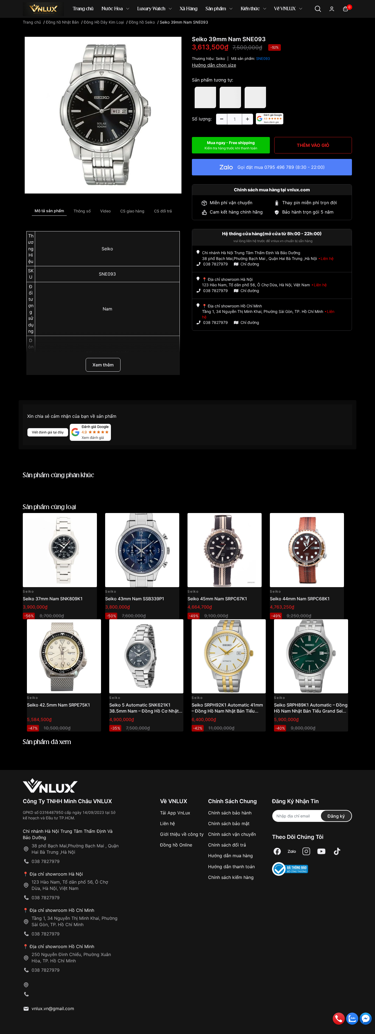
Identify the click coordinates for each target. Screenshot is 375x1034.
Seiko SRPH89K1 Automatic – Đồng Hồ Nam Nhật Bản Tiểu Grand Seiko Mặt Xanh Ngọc (311, 711)
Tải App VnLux (175, 813)
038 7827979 (215, 264)
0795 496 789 (279, 167)
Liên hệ (167, 823)
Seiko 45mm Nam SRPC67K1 (217, 598)
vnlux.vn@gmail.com (53, 1008)
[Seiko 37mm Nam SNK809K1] (60, 550)
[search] (267, 27)
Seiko (107, 248)
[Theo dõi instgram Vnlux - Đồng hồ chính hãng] (306, 851)
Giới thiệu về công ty (182, 834)
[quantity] (221, 119)
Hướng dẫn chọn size (214, 65)
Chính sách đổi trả (227, 845)
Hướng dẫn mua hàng (230, 855)
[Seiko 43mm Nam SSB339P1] (142, 550)
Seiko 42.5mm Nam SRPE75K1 (58, 705)
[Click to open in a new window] (103, 114)
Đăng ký (336, 816)
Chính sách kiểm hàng (231, 877)
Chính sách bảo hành (229, 813)
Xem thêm (103, 365)
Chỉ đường (249, 264)
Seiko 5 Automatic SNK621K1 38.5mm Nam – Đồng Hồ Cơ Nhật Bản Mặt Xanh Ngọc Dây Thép (144, 711)
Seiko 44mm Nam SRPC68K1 (300, 598)
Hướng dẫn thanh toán (231, 866)
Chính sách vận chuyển (232, 834)
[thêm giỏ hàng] (77, 520)
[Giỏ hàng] (345, 8)
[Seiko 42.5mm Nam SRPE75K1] (64, 656)
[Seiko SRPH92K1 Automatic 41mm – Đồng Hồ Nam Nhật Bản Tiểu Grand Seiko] (229, 656)
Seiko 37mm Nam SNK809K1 (53, 598)
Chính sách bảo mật (229, 823)
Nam (107, 309)
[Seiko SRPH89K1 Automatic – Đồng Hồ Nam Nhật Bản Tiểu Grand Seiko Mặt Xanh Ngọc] (311, 656)
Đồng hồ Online (176, 845)
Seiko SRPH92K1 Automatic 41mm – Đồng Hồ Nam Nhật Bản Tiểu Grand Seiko (227, 711)
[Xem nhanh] (89, 520)
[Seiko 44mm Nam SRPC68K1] (307, 550)
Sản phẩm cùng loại (49, 507)
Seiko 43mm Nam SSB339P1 (134, 598)
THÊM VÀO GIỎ (313, 145)
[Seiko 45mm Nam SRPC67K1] (225, 550)
